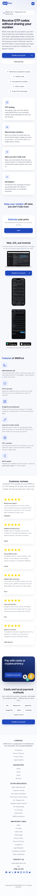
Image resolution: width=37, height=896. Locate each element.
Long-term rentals (18, 790)
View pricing (18, 62)
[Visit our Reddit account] (30, 872)
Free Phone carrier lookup (18, 797)
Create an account (18, 55)
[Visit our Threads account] (24, 872)
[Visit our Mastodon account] (15, 872)
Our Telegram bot (18, 800)
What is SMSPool (18, 854)
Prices (18, 772)
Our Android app (18, 806)
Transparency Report (18, 851)
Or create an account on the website (18, 347)
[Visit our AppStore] (25, 344)
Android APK (18, 813)
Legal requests (18, 760)
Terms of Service (18, 753)
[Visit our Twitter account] (12, 872)
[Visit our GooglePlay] (11, 344)
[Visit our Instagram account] (21, 872)
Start (18, 230)
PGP (18, 866)
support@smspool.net (18, 863)
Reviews (18, 778)
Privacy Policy (18, 756)
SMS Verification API (18, 787)
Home (18, 768)
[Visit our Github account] (27, 872)
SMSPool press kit (18, 816)
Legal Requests (18, 848)
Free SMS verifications (18, 794)
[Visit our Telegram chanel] (9, 872)
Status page (18, 835)
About (18, 775)
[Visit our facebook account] (6, 872)
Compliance (18, 750)
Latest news (19, 831)
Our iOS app (18, 810)
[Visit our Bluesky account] (18, 872)
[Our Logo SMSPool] (7, 3)
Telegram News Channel (18, 803)
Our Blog (18, 828)
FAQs (18, 825)
